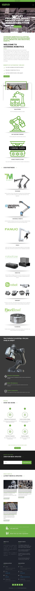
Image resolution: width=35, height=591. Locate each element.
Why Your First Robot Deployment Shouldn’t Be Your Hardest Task (9, 512)
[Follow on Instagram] (17, 585)
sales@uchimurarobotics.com (25, 576)
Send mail (7, 576)
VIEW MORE (6, 76)
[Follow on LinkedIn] (13, 585)
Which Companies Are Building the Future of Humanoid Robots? (10, 490)
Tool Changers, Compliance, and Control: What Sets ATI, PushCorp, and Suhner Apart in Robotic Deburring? (24, 546)
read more (6, 498)
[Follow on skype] (22, 585)
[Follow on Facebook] (15, 585)
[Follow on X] (20, 585)
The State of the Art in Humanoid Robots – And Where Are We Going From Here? (25, 490)
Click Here (17, 448)
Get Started (17, 26)
